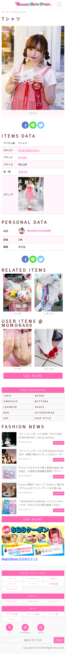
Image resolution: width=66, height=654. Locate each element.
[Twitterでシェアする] (40, 125)
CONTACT (54, 601)
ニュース (12, 578)
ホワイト (23, 171)
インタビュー (33, 578)
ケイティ (23, 157)
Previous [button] (5, 294)
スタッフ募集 (33, 614)
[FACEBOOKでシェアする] (25, 125)
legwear (10, 406)
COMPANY (33, 601)
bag (6, 412)
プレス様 (53, 614)
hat (6, 418)
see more (33, 376)
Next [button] (60, 294)
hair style (43, 418)
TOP (59, 640)
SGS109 (12, 601)
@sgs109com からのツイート (20, 559)
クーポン (32, 583)
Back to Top (33, 640)
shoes (39, 406)
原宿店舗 (53, 583)
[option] (33, 71)
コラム (12, 619)
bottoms (42, 401)
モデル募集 (12, 614)
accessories (45, 412)
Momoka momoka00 (39, 230)
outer (40, 395)
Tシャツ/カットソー (29, 150)
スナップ (12, 583)
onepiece (11, 401)
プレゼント (12, 589)
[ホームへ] (33, 4)
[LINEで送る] (33, 125)
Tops (7, 395)
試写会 (53, 578)
